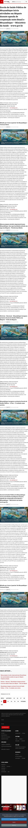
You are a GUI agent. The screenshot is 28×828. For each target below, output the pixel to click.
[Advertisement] (14, 790)
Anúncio (17, 754)
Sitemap (23, 758)
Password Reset (4, 738)
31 (8, 701)
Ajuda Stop (17, 733)
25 (14, 698)
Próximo (23, 701)
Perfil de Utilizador (5, 737)
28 (24, 698)
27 (20, 698)
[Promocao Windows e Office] (14, 807)
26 (17, 698)
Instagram (3, 771)
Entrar (2, 733)
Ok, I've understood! (14, 819)
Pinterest (3, 768)
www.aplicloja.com (13, 107)
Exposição (17, 758)
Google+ (8, 766)
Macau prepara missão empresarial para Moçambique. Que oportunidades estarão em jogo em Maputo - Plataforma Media (14, 226)
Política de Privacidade (6, 746)
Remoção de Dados (5, 749)
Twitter (3, 766)
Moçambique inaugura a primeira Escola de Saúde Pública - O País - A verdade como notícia (13, 403)
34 (18, 701)
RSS (8, 771)
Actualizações (18, 756)
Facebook (3, 764)
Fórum (23, 733)
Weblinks (17, 740)
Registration (4, 735)
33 (14, 701)
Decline (14, 822)
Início (2, 698)
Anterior (8, 698)
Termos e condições (5, 744)
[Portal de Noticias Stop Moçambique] (7, 1)
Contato (23, 740)
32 (11, 701)
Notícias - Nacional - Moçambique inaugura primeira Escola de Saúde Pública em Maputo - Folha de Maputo (13, 317)
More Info (14, 825)
